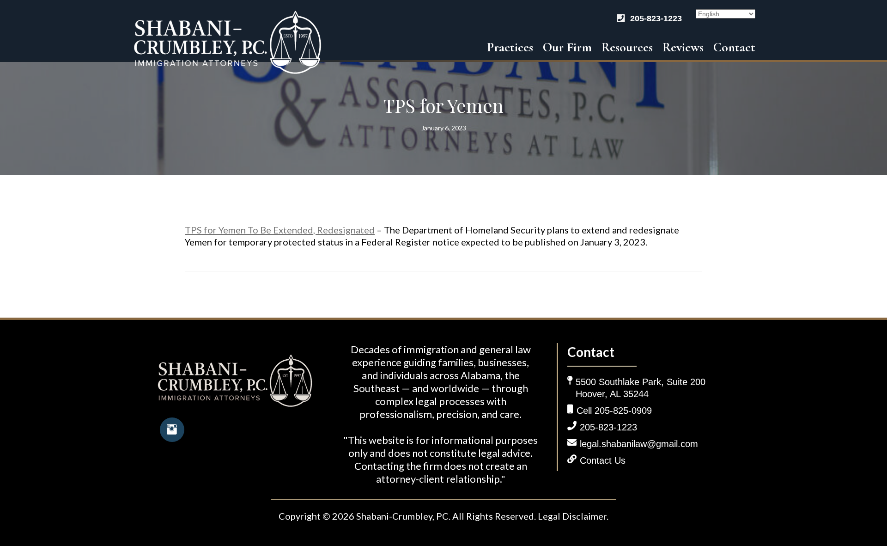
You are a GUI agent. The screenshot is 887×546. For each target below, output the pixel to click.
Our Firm (567, 47)
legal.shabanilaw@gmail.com (639, 444)
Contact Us (603, 460)
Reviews (683, 47)
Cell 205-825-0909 (614, 410)
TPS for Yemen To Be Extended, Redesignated (280, 229)
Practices (510, 47)
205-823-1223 (656, 18)
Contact (734, 47)
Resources (627, 47)
